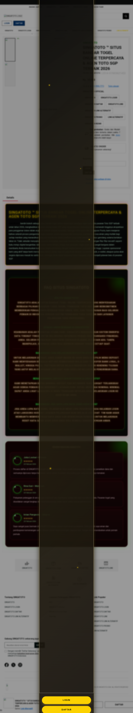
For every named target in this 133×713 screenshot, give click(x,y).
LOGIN (66, 700)
